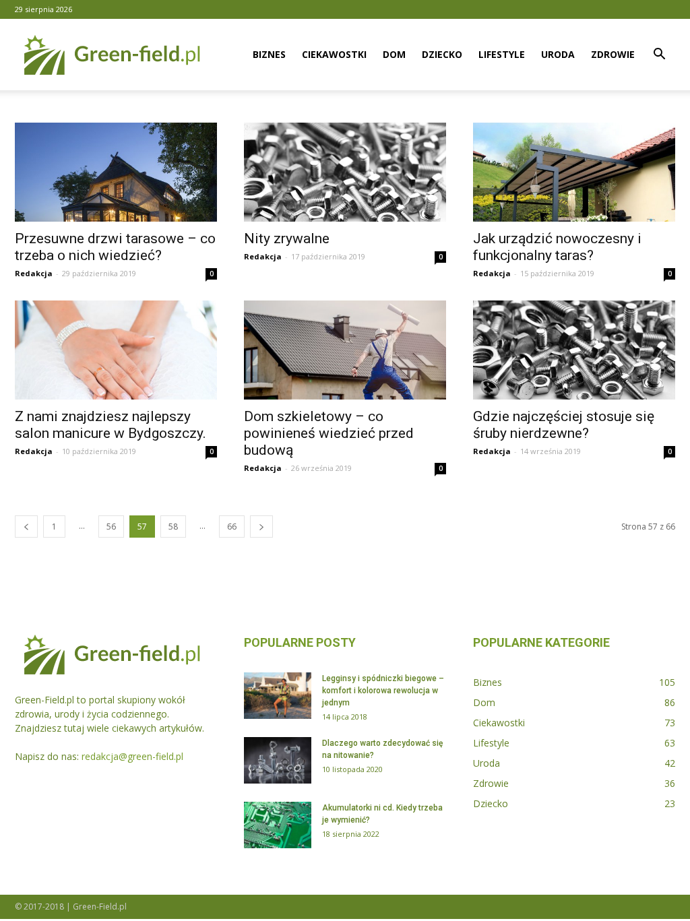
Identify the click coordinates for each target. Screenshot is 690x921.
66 (232, 526)
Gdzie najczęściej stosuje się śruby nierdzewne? (563, 424)
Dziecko (442, 54)
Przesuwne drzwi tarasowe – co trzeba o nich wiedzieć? (115, 246)
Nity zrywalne (287, 238)
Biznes (269, 54)
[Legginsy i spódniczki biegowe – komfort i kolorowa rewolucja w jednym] (277, 695)
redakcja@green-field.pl (132, 756)
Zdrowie (613, 54)
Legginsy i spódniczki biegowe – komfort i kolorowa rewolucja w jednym (383, 690)
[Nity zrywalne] (345, 172)
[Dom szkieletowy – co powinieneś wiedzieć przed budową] (345, 350)
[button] (659, 55)
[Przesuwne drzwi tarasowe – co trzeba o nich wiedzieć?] (116, 172)
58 (173, 526)
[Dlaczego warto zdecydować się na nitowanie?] (277, 760)
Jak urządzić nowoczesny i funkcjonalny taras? (557, 246)
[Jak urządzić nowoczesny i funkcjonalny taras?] (574, 172)
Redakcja (34, 273)
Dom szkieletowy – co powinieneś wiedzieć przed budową (329, 433)
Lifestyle (501, 54)
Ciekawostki (334, 54)
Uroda (558, 54)
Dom (394, 54)
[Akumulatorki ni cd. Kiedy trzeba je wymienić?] (277, 825)
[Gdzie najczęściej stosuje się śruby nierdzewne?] (574, 350)
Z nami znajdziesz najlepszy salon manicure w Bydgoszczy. (110, 424)
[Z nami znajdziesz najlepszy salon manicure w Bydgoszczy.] (116, 350)
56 (111, 526)
